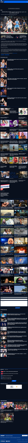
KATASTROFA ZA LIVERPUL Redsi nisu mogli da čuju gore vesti (20, 410)
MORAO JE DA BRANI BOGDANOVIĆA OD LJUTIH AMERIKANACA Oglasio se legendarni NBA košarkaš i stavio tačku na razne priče (17, 341)
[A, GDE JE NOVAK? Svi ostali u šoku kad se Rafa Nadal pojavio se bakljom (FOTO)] (16, 36)
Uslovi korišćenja (19, 439)
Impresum (26, 439)
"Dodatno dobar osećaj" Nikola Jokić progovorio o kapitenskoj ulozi (15, 69)
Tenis (10, 437)
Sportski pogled (15, 437)
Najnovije (4, 437)
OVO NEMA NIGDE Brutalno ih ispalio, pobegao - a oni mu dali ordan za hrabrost (16, 354)
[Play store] (3, 441)
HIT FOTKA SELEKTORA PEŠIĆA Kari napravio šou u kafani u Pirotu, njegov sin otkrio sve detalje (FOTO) (17, 336)
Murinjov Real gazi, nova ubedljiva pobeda (6, 378)
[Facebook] (22, 435)
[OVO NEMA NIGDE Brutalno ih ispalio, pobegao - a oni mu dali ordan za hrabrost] (4, 355)
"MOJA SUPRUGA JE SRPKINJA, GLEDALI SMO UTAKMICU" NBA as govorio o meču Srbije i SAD (17, 349)
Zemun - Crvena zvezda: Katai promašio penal (10, 371)
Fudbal (6, 437)
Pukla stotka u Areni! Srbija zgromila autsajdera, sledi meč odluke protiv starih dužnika (17, 79)
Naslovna (2, 437)
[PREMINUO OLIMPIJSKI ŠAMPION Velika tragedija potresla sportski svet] (4, 328)
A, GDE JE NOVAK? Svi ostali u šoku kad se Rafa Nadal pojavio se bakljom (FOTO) (23, 36)
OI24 (1, 10)
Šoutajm (12, 437)
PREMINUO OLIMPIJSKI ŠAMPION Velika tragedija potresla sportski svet (16, 327)
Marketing (23, 439)
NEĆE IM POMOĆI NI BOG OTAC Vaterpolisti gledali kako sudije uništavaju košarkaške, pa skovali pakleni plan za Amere (16, 332)
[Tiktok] (26, 435)
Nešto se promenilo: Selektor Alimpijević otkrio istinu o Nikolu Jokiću (16, 88)
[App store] (8, 441)
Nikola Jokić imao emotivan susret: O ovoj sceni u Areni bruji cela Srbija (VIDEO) (17, 60)
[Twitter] (25, 435)
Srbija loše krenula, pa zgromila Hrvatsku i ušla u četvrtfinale (10, 373)
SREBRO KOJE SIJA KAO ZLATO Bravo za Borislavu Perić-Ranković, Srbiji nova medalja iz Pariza (16, 314)
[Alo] (1, 0)
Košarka (8, 437)
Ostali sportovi (18, 437)
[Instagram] (24, 435)
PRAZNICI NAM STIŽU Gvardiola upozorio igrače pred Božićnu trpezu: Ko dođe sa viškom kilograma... (7, 411)
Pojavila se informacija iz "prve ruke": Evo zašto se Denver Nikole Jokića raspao (17, 98)
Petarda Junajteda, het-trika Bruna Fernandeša (7, 375)
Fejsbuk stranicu (15, 53)
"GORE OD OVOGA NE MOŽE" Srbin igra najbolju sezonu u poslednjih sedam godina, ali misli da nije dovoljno (7, 422)
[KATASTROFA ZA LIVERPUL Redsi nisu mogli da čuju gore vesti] (20, 405)
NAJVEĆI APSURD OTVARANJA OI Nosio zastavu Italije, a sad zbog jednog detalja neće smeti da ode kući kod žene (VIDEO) (9, 36)
